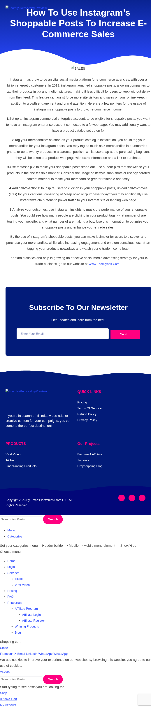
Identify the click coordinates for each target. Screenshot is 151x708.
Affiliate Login (31, 614)
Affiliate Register (33, 620)
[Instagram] (132, 498)
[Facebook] (121, 498)
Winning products (27, 626)
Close (4, 648)
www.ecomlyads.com (104, 264)
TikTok (19, 579)
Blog (18, 632)
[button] (142, 10)
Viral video (22, 585)
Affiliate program (26, 608)
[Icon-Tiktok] (142, 498)
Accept (5, 671)
